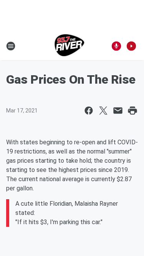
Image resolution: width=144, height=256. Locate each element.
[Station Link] (69, 46)
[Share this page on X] (103, 110)
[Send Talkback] (116, 46)
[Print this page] (132, 110)
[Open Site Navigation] (10, 46)
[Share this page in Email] (118, 110)
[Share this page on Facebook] (88, 110)
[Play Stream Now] (131, 46)
